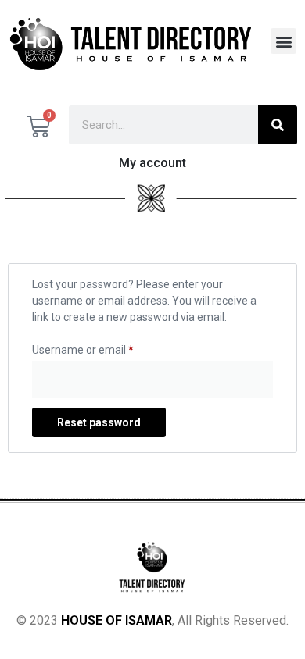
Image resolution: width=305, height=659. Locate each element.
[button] (283, 41)
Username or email (83, 347)
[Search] (277, 124)
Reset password (99, 422)
